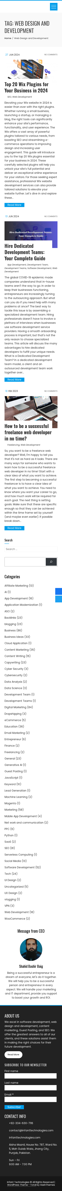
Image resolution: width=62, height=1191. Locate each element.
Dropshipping (13, 714)
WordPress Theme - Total (21, 1184)
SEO (9, 96)
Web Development (22, 96)
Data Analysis (13, 682)
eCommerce (13, 720)
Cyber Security (14, 669)
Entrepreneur (13, 739)
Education (11, 726)
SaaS (8, 842)
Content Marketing (17, 650)
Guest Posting (14, 771)
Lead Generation (15, 790)
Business (10, 630)
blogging (10, 624)
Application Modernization (21, 605)
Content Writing (15, 656)
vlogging (10, 899)
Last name (11, 1083)
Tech (8, 874)
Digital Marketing (15, 707)
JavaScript (11, 778)
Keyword (10, 784)
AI (6, 592)
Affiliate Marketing (16, 586)
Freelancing (13, 444)
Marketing (11, 810)
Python (9, 835)
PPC (7, 829)
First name (11, 1071)
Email (9, 1094)
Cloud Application (16, 643)
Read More (14, 205)
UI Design (10, 880)
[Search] (51, 562)
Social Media (13, 861)
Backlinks (10, 618)
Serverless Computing (19, 854)
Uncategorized (14, 887)
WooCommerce (15, 919)
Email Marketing (15, 733)
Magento (10, 803)
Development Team (37, 264)
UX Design (11, 893)
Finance (10, 746)
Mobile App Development (21, 816)
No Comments (50, 54)
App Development (16, 264)
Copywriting (12, 662)
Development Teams (15, 268)
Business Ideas (14, 637)
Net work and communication (24, 822)
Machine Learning (16, 797)
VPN (7, 906)
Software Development (39, 268)
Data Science (13, 688)
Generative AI (13, 765)
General (10, 758)
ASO (7, 611)
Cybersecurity (14, 675)
